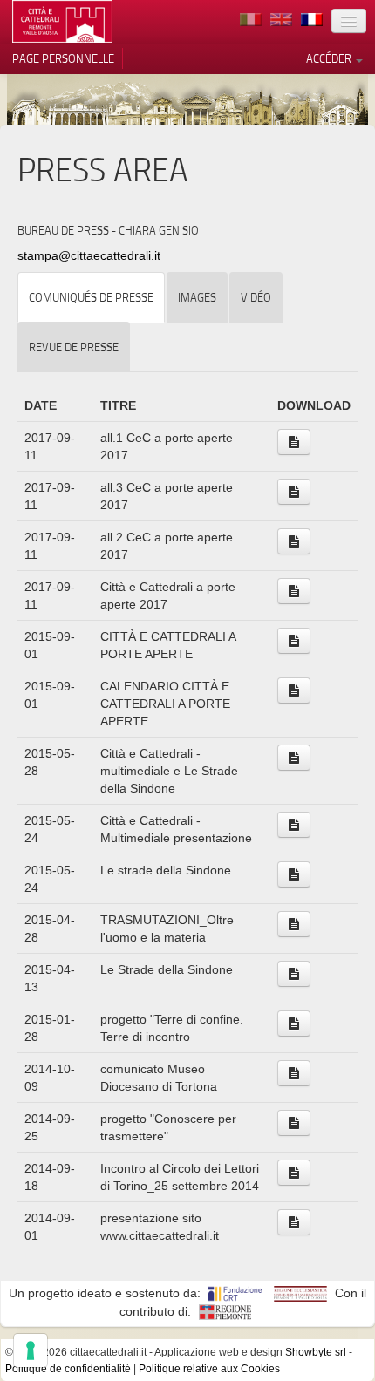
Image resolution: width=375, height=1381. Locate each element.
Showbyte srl (315, 1352)
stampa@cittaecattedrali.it (88, 255)
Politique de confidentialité (68, 1369)
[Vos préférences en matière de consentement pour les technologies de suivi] (30, 1350)
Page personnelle (63, 58)
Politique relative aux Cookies (209, 1369)
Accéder (330, 58)
